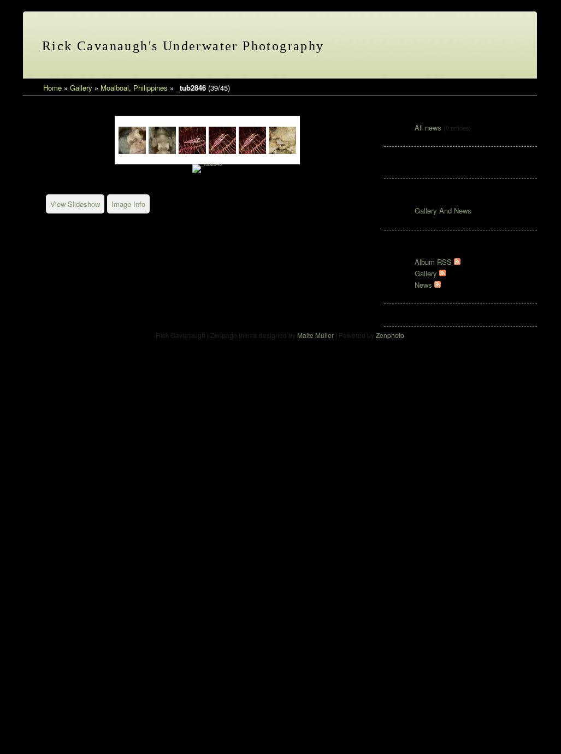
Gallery (81, 87)
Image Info (128, 204)
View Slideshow (75, 204)
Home (52, 87)
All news (428, 127)
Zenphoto (390, 335)
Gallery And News (443, 210)
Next (309, 140)
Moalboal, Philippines (134, 87)
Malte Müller (315, 335)
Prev (105, 140)
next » (468, 46)
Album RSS (434, 262)
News (424, 285)
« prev (442, 46)
